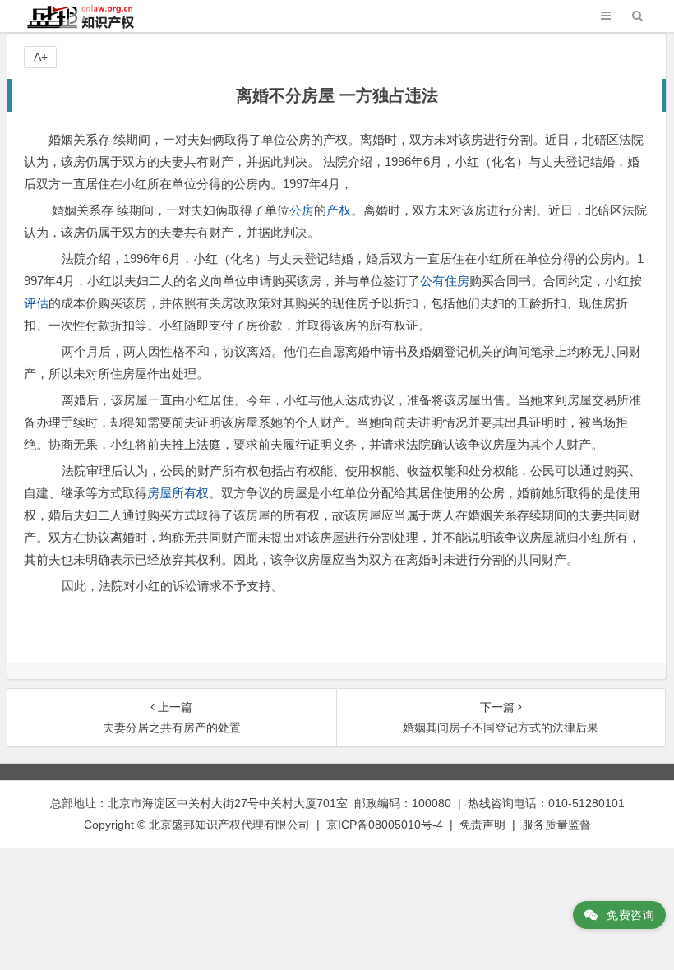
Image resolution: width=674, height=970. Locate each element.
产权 (338, 210)
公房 (301, 210)
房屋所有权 (178, 493)
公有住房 (444, 281)
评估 (36, 303)
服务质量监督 (556, 824)
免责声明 (482, 824)
